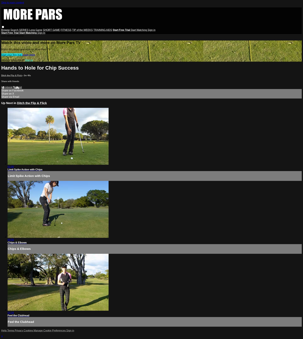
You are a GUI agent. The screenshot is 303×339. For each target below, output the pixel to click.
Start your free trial (11, 54)
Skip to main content (12, 2)
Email (18, 87)
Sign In (41, 32)
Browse (5, 30)
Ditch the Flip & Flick (11, 75)
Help (4, 330)
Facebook (7, 87)
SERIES (24, 30)
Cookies (29, 330)
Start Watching (139, 30)
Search (14, 30)
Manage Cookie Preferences (50, 330)
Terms (11, 330)
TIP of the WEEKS (82, 30)
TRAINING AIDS (102, 30)
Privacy (19, 330)
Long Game (35, 30)
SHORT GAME (51, 30)
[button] (3, 27)
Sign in (151, 30)
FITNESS (66, 30)
